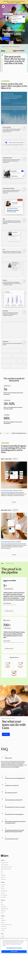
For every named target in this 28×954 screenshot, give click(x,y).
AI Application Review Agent (6, 866)
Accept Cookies (14, 951)
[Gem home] (3, 6)
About (2, 918)
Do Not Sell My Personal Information (14, 947)
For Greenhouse (4, 895)
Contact (2, 930)
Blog (2, 902)
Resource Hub (3, 906)
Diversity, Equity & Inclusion (6, 924)
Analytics (3, 877)
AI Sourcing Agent (4, 864)
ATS (2, 873)
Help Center (3, 910)
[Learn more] (14, 140)
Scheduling (3, 875)
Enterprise (3, 884)
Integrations (3, 879)
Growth (2, 886)
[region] (14, 946)
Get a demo (6, 38)
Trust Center (3, 928)
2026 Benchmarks (4, 908)
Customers (3, 920)
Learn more (18, 2)
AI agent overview (4, 862)
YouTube (2, 938)
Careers (2, 922)
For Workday (3, 897)
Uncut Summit (4, 926)
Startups (3, 888)
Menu (24, 6)
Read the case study (9, 610)
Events (2, 904)
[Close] (25, 940)
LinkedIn (2, 936)
